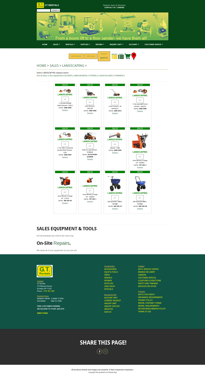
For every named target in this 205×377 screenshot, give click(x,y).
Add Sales (91, 56)
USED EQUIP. (109, 286)
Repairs (61, 243)
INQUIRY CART (116, 44)
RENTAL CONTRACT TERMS (149, 303)
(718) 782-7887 (49, 291)
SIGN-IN (107, 312)
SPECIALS (108, 289)
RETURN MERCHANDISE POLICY (152, 309)
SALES (55, 44)
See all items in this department (50, 75)
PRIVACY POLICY (145, 300)
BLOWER (68, 75)
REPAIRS (99, 44)
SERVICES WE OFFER (147, 286)
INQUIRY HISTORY (112, 306)
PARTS (107, 275)
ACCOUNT (133, 44)
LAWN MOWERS (80, 75)
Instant (104, 56)
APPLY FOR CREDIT (146, 294)
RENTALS (69, 44)
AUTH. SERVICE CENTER (148, 269)
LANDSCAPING (73, 66)
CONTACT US (110, 7)
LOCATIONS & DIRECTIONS (149, 280)
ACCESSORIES (110, 269)
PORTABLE (93, 75)
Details (65, 110)
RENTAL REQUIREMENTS (148, 306)
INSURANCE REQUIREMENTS (150, 297)
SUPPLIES (84, 44)
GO (65, 99)
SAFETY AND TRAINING (148, 283)
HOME (44, 44)
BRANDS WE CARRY (146, 272)
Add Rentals (76, 56)
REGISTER (108, 309)
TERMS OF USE (144, 311)
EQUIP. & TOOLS (111, 272)
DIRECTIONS (42, 313)
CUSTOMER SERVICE (153, 44)
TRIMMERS (119, 75)
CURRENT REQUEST (112, 300)
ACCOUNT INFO (110, 298)
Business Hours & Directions (114, 5)
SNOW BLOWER (106, 75)
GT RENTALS (52, 5)
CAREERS (120, 7)
